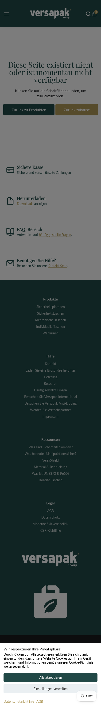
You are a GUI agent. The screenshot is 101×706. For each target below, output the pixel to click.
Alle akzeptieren (50, 677)
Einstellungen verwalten (51, 689)
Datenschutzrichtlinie (19, 701)
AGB (39, 701)
